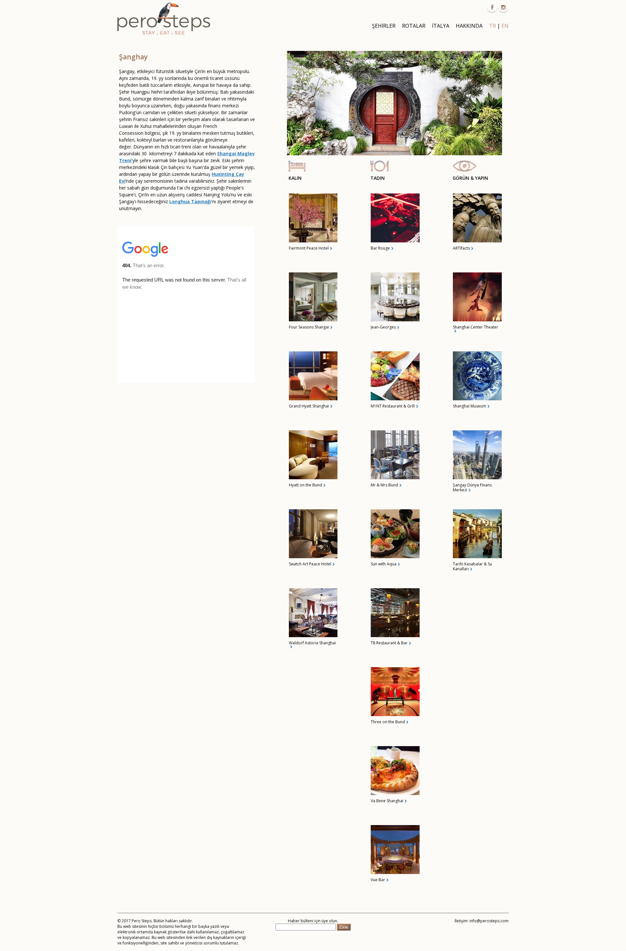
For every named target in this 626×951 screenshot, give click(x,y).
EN (505, 25)
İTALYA (440, 25)
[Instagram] (503, 7)
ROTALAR (413, 25)
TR (492, 25)
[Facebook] (492, 7)
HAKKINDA (469, 25)
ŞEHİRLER (383, 25)
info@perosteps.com (489, 921)
